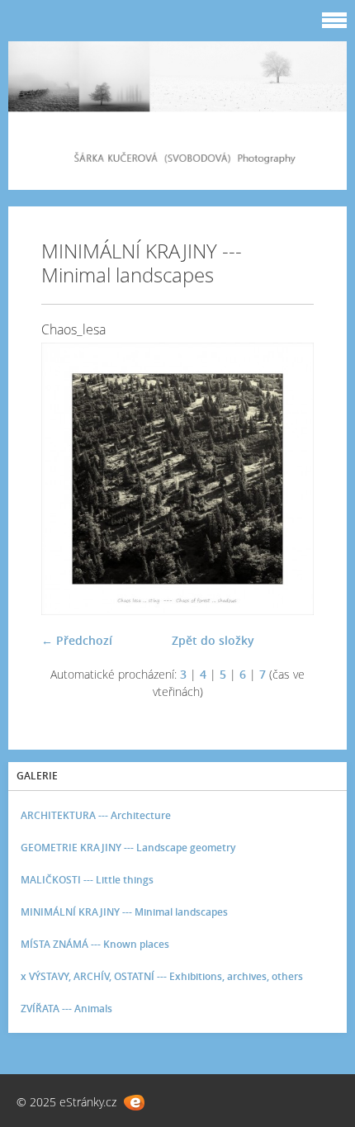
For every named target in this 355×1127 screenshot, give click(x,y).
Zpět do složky (213, 640)
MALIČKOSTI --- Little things (87, 880)
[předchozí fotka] (68, 479)
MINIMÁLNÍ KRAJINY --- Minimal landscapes (124, 912)
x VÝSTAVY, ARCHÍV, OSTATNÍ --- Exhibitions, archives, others (162, 976)
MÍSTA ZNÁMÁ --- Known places (95, 944)
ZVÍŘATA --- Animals (66, 1009)
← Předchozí (76, 640)
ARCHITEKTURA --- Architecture (96, 815)
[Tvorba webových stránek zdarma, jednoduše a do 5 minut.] (134, 1102)
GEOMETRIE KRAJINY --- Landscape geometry (128, 848)
